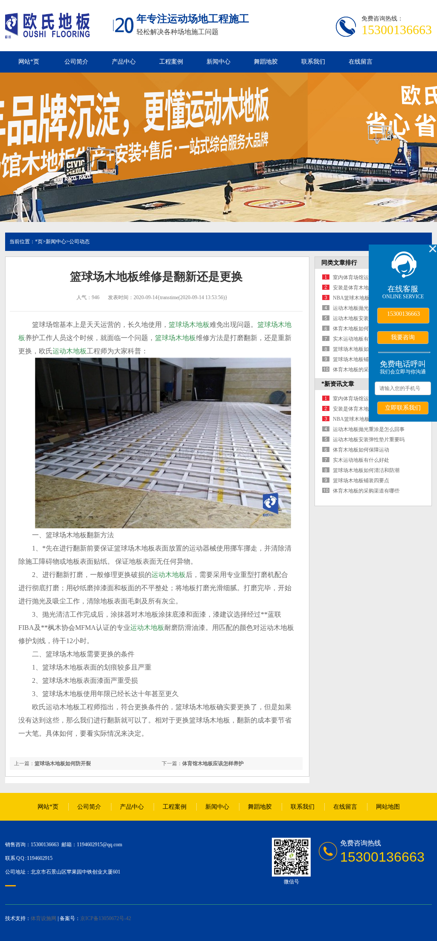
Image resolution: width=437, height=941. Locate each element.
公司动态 (79, 242)
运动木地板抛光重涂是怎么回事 (369, 429)
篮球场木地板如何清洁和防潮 (366, 349)
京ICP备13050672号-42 (105, 918)
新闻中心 (218, 61)
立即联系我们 (403, 407)
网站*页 (28, 61)
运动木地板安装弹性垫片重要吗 (369, 440)
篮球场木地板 (189, 324)
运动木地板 (69, 351)
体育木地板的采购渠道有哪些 (366, 370)
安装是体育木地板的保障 (361, 288)
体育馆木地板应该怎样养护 (213, 763)
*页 (39, 242)
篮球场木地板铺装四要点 (361, 359)
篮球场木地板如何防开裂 (63, 763)
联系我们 (313, 61)
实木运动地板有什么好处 (361, 339)
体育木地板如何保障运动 (361, 329)
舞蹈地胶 (266, 61)
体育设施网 (43, 918)
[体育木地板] (47, 33)
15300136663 (403, 314)
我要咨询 (403, 337)
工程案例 (171, 61)
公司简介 (76, 61)
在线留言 (361, 61)
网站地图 (388, 807)
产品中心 (124, 61)
